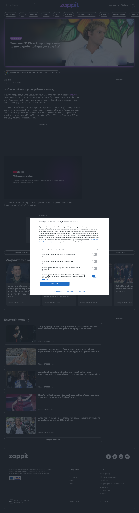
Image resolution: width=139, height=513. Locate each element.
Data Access (69, 291)
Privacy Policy (81, 291)
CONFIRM (55, 284)
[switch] (94, 254)
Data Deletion (58, 291)
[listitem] (69, 250)
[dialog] (69, 256)
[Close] (105, 222)
